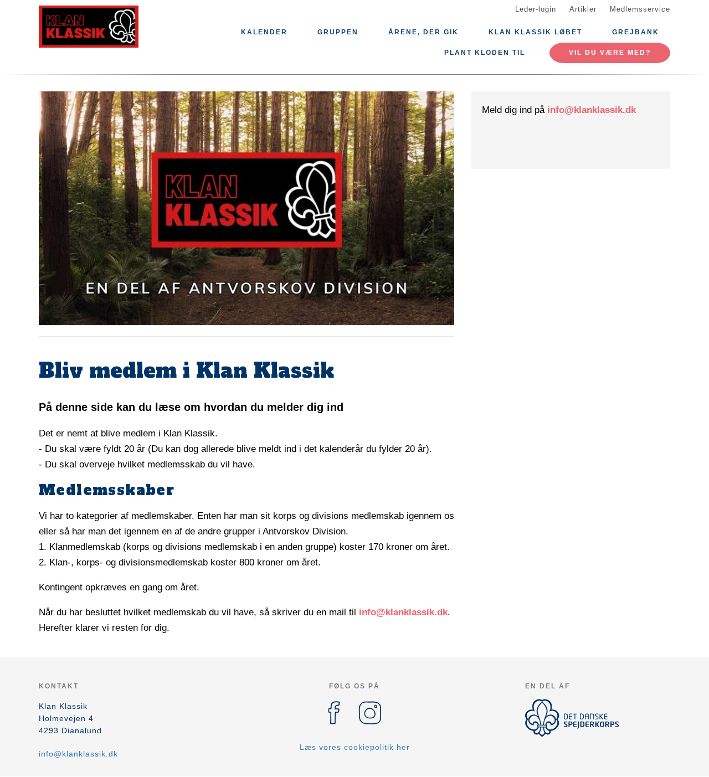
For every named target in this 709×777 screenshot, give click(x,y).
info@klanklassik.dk (403, 612)
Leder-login (535, 9)
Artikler (583, 9)
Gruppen (337, 32)
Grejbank (635, 32)
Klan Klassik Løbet (535, 32)
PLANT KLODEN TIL (484, 52)
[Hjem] (88, 27)
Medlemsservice (640, 9)
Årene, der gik (423, 32)
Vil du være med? (610, 52)
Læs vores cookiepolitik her (355, 747)
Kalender (264, 32)
